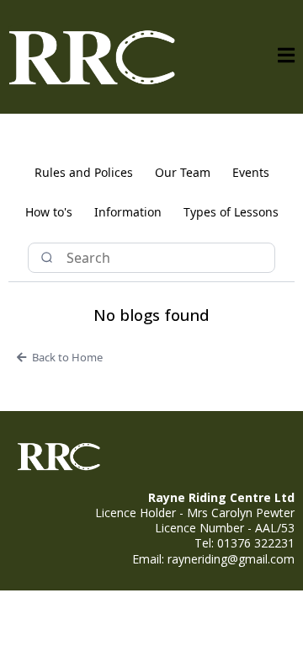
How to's (48, 212)
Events (250, 172)
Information (128, 212)
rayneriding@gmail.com (231, 559)
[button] (286, 57)
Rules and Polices (84, 172)
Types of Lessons (231, 212)
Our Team (182, 172)
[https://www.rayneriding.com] (92, 56)
